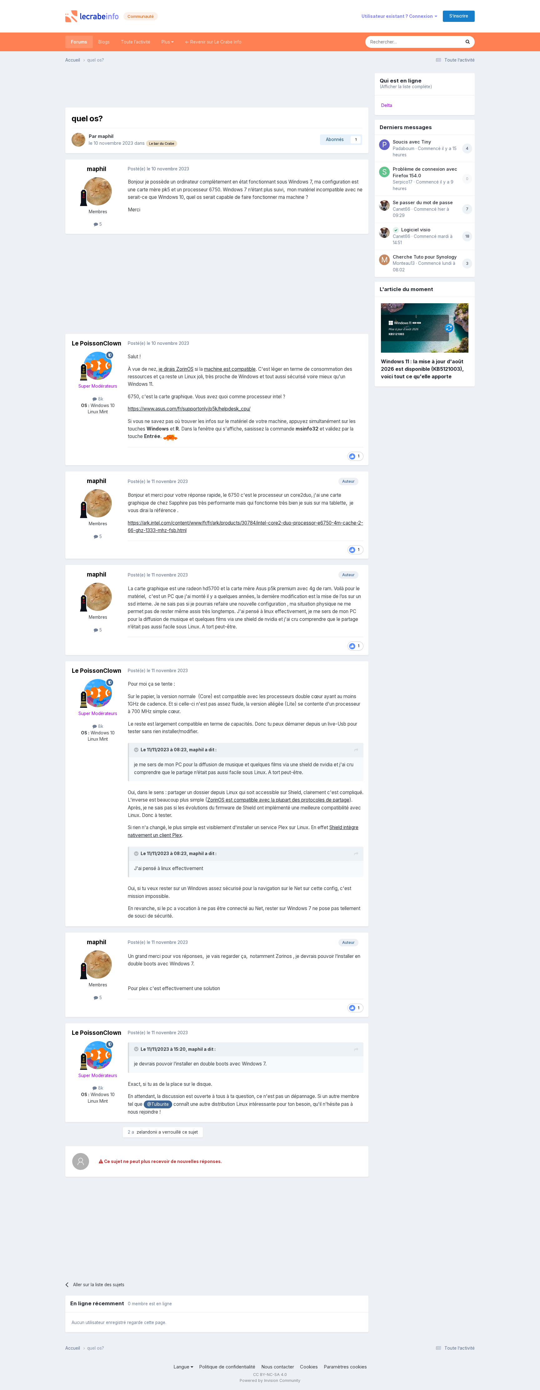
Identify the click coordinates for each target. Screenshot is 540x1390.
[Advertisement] (217, 87)
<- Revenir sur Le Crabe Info (213, 41)
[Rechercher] (468, 42)
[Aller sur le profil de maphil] (78, 140)
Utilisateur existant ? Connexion (398, 16)
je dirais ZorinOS (176, 369)
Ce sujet (444, 41)
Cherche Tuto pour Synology (425, 256)
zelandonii (147, 1132)
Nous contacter (277, 1367)
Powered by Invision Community (270, 1380)
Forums (79, 41)
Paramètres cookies (345, 1367)
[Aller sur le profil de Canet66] (384, 205)
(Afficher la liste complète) (406, 86)
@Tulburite (158, 1104)
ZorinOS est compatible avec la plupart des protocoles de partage (278, 800)
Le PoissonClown (96, 343)
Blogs (104, 41)
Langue (182, 1367)
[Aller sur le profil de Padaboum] (384, 144)
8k (100, 398)
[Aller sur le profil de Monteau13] (384, 259)
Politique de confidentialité (227, 1367)
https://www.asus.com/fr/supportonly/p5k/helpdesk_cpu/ (189, 409)
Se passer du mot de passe (423, 202)
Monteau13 (404, 263)
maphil (105, 136)
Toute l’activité (135, 41)
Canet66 (401, 209)
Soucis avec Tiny (412, 141)
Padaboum (403, 148)
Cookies (309, 1367)
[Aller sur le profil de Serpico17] (384, 172)
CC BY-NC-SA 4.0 (270, 1374)
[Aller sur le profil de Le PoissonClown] (98, 366)
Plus (166, 41)
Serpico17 (402, 181)
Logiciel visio (415, 229)
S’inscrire (458, 15)
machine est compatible (230, 369)
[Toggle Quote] (137, 749)
